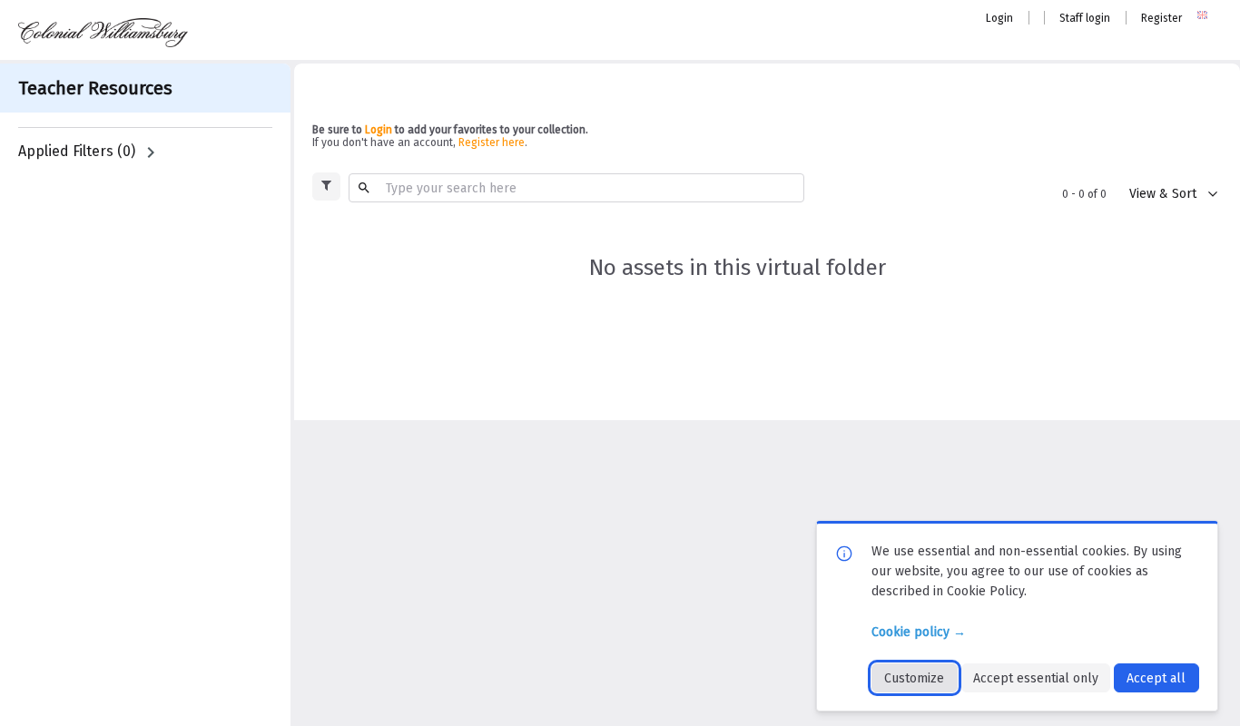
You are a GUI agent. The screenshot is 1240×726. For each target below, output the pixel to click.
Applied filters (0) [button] (76, 151)
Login (999, 18)
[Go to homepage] (103, 32)
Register (1161, 18)
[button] (326, 186)
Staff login (1084, 18)
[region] (145, 152)
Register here (491, 142)
